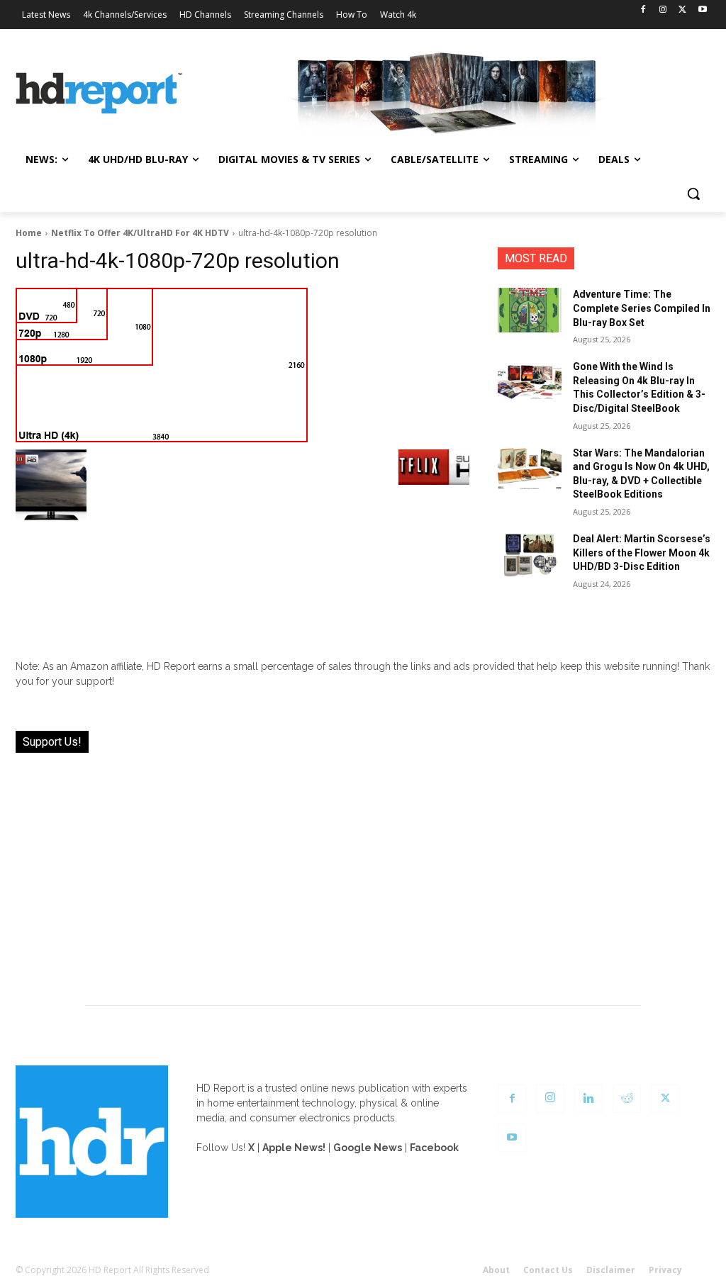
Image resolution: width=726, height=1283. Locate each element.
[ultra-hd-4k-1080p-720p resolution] (242, 365)
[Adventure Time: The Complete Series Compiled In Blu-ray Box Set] (530, 310)
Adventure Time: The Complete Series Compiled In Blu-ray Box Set (641, 307)
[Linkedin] (588, 1099)
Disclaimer (610, 1270)
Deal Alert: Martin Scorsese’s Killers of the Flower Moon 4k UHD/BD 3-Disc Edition (641, 552)
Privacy (665, 1270)
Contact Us (548, 1270)
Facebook (434, 1147)
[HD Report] (99, 93)
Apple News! (293, 1147)
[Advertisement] (363, 870)
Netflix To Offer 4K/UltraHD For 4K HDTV (140, 233)
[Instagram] (663, 10)
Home (29, 233)
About (496, 1270)
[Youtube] (702, 10)
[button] (693, 194)
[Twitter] (682, 10)
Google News (367, 1147)
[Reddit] (627, 1099)
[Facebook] (643, 10)
